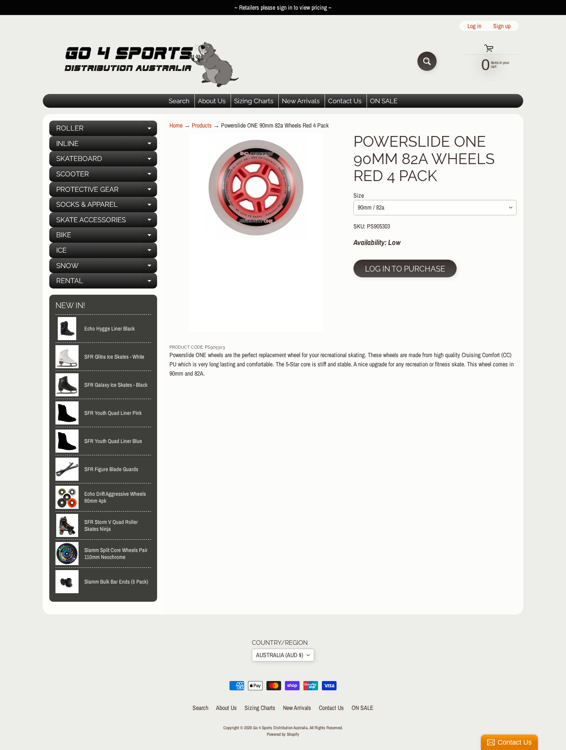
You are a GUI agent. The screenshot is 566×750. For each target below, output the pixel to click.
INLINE (106, 145)
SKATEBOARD (106, 160)
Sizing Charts (253, 101)
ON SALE (383, 101)
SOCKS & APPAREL (106, 206)
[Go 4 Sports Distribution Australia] (146, 61)
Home (176, 125)
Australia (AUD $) (279, 655)
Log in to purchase (405, 268)
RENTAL (106, 283)
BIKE (106, 237)
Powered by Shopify (283, 734)
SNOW (106, 267)
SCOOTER (106, 176)
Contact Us (345, 101)
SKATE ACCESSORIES (106, 222)
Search (179, 101)
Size (358, 195)
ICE (106, 252)
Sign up (502, 26)
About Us (212, 101)
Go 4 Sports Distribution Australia (280, 727)
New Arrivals (301, 101)
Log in (474, 26)
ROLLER (106, 130)
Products (202, 125)
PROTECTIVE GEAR (106, 191)
